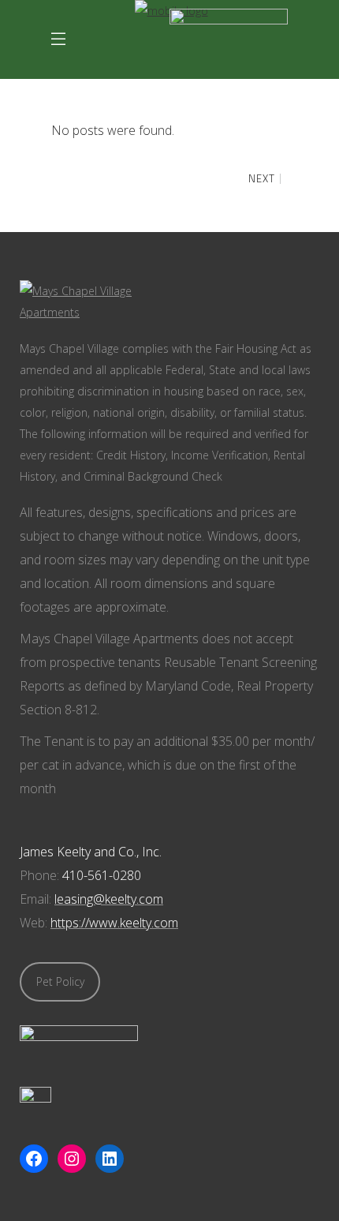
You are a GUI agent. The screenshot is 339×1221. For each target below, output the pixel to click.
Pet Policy (60, 981)
